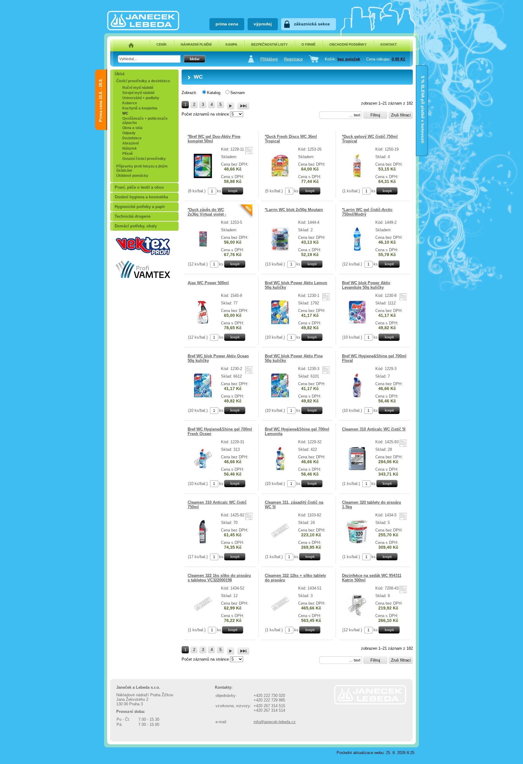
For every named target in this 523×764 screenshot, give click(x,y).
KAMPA (231, 44)
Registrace (293, 59)
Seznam (237, 92)
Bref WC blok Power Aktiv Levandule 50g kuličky (366, 285)
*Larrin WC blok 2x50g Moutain (294, 209)
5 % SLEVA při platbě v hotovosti (422, 82)
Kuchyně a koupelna (139, 108)
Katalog (213, 92)
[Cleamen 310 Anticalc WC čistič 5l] (357, 473)
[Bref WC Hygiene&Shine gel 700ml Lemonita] (280, 473)
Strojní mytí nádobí (138, 93)
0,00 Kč (398, 59)
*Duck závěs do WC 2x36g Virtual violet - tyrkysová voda (207, 214)
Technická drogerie (132, 216)
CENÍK (161, 44)
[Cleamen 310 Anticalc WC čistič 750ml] (203, 546)
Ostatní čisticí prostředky (144, 159)
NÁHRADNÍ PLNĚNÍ (196, 44)
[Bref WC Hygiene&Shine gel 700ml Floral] (357, 400)
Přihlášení (269, 59)
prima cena (226, 23)
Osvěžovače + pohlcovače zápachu (145, 120)
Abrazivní (130, 143)
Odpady (129, 133)
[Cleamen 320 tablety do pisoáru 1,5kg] (357, 546)
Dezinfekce (132, 138)
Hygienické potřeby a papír (140, 206)
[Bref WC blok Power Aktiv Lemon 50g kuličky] (280, 326)
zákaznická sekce (312, 23)
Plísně (127, 153)
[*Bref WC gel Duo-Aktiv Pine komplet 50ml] (203, 180)
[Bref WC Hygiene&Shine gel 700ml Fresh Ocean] (203, 473)
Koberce (129, 103)
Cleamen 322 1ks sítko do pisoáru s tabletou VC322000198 (219, 577)
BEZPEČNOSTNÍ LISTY (269, 44)
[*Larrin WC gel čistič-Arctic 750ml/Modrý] (357, 253)
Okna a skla (132, 128)
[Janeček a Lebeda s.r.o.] (143, 29)
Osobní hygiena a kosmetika (141, 197)
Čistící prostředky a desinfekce (143, 81)
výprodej (263, 23)
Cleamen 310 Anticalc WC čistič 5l (374, 429)
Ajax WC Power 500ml (208, 283)
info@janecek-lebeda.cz (275, 722)
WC (125, 113)
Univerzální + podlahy (140, 98)
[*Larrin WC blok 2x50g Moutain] (280, 253)
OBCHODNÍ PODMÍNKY (348, 44)
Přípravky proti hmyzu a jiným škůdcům (142, 168)
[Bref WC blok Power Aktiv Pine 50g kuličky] (280, 400)
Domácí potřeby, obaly (136, 226)
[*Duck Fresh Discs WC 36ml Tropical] (280, 180)
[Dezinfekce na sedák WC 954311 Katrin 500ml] (357, 619)
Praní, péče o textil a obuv (139, 187)
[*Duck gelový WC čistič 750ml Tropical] (357, 180)
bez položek (348, 59)
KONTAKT (388, 44)
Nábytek (129, 148)
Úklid (119, 74)
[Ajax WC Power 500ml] (203, 326)
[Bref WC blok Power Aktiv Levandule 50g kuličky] (357, 326)
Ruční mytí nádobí (137, 88)
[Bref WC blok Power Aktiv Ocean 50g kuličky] (203, 400)
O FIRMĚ (308, 44)
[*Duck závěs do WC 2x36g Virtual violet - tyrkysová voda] (203, 253)
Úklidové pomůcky (132, 176)
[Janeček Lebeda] (370, 703)
